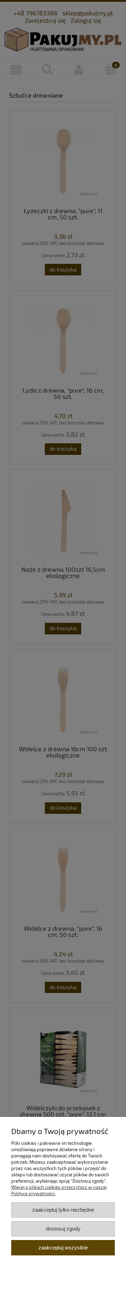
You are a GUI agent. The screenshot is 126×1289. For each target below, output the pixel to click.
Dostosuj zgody (63, 1229)
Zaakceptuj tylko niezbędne (63, 1210)
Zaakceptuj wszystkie (63, 1248)
